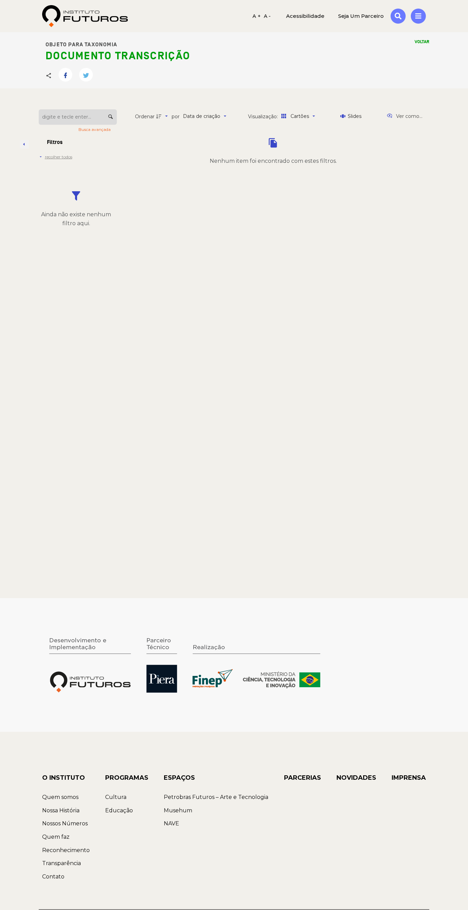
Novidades (356, 777)
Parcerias (302, 777)
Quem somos (60, 797)
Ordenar (145, 116)
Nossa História (60, 810)
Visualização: (263, 116)
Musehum (178, 810)
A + (257, 16)
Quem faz (56, 837)
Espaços (179, 777)
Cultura (115, 797)
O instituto (63, 777)
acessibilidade (305, 16)
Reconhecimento (66, 850)
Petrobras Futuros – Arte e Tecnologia (216, 797)
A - (267, 16)
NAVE (171, 823)
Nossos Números (65, 823)
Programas (126, 777)
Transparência (61, 863)
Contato (53, 876)
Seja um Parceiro (361, 16)
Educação (119, 810)
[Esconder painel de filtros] (24, 144)
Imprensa (409, 777)
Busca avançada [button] (95, 129)
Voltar (422, 42)
